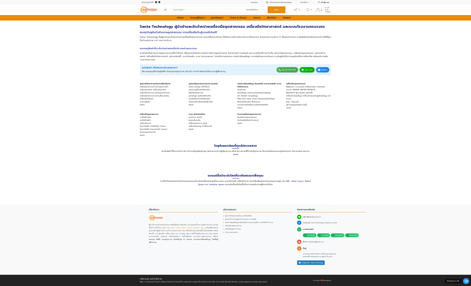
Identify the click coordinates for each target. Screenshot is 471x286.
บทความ (256, 17)
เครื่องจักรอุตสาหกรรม (296, 83)
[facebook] (156, 2)
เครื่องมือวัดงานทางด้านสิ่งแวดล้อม (154, 95)
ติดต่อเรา (287, 17)
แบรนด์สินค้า (145, 101)
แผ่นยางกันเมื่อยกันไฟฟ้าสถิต (201, 101)
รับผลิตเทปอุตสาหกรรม (247, 117)
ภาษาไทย (303, 2)
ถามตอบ (254, 2)
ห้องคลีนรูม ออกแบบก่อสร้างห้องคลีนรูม (254, 92)
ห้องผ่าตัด (241, 89)
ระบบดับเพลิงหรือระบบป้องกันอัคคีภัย (252, 104)
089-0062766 (311, 235)
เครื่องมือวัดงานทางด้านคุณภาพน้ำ (154, 86)
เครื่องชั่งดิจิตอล (146, 98)
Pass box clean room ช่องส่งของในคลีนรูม (256, 98)
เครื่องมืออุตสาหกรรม (149, 114)
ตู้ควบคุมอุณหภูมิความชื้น (296, 104)
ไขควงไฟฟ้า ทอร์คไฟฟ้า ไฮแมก (153, 126)
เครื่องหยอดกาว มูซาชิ (198, 123)
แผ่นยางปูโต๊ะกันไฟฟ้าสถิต (199, 89)
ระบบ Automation (197, 114)
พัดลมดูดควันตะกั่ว (148, 132)
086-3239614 (353, 235)
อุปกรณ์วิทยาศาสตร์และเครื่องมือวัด (155, 83)
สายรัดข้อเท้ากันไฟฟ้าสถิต (199, 98)
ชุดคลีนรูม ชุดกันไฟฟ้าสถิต (200, 95)
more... (143, 104)
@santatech (316, 217)
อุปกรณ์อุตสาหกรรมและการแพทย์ (203, 83)
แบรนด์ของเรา (217, 17)
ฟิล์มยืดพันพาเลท (196, 92)
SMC (288, 181)
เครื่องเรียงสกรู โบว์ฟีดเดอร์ (200, 126)
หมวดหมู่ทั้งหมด (197, 17)
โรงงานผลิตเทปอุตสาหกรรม (249, 114)
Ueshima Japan (216, 184)
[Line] (159, 2)
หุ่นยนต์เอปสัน (194, 120)
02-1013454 (324, 235)
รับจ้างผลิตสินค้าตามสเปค (248, 120)
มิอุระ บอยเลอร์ (292, 101)
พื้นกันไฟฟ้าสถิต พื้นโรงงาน (248, 101)
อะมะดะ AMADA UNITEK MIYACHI (300, 89)
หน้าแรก (180, 17)
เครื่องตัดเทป (145, 123)
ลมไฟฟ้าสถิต (145, 120)
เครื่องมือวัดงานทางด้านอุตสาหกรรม (155, 92)
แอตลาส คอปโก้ (195, 117)
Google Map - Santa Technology (312, 263)
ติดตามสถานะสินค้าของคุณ (281, 2)
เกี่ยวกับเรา (271, 17)
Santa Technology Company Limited (324, 223)
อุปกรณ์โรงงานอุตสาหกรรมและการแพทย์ (240, 219)
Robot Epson (187, 228)
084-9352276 (339, 235)
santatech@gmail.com (315, 242)
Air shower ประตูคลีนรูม (247, 95)
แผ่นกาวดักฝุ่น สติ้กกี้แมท (199, 86)
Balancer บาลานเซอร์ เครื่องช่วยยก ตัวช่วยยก (305, 86)
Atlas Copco (297, 181)
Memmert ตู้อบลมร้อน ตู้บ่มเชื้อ (299, 92)
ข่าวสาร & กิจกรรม (238, 17)
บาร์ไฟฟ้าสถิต (145, 117)
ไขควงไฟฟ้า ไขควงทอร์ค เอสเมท (153, 129)
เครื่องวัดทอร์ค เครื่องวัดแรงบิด (153, 89)
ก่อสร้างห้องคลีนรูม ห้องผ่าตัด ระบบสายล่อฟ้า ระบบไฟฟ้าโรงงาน (249, 222)
